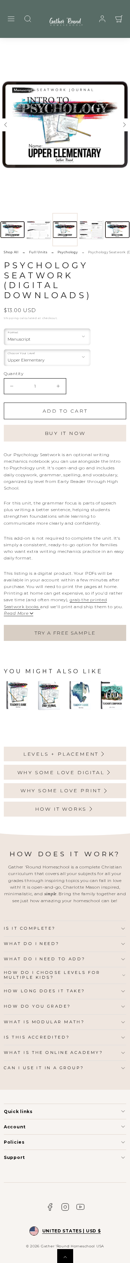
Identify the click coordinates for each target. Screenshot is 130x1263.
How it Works (61, 809)
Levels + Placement (60, 754)
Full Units (38, 252)
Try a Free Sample (65, 633)
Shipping (11, 318)
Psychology (68, 252)
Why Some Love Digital (61, 772)
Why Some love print (60, 790)
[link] (102, 18)
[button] (11, 18)
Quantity (14, 373)
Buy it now (65, 433)
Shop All (11, 252)
